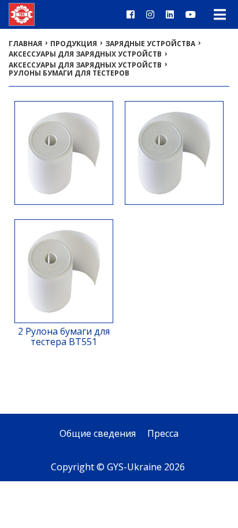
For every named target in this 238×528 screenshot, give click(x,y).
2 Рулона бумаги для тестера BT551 (64, 336)
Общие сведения (98, 433)
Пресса (162, 433)
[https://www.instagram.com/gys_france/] (150, 14)
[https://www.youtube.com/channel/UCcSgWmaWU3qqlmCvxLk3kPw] (191, 14)
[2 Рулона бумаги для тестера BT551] (63, 318)
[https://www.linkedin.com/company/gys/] (170, 14)
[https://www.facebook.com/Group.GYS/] (130, 14)
